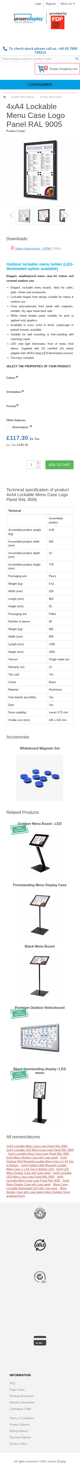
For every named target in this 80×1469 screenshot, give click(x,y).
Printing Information (22, 1396)
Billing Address (19, 1431)
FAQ (12, 1383)
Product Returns (20, 1424)
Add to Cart (59, 465)
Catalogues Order (20, 1408)
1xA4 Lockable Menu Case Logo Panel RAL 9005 (36, 1146)
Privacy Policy (19, 1443)
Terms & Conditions (22, 1418)
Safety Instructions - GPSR (33, 248)
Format (11, 406)
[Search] (77, 59)
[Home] (4, 97)
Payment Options (20, 1437)
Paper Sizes (17, 1389)
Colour (10, 377)
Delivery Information (22, 1402)
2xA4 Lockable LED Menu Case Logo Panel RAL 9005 (40, 1150)
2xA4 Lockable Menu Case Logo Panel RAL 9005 (38, 1153)
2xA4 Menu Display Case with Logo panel (32, 1157)
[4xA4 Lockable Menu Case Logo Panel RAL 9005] (24, 216)
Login (38, 3)
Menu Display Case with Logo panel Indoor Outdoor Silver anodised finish (38, 1192)
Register (51, 3)
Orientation (13, 391)
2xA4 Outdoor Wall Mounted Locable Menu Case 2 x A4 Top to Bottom (39, 1161)
